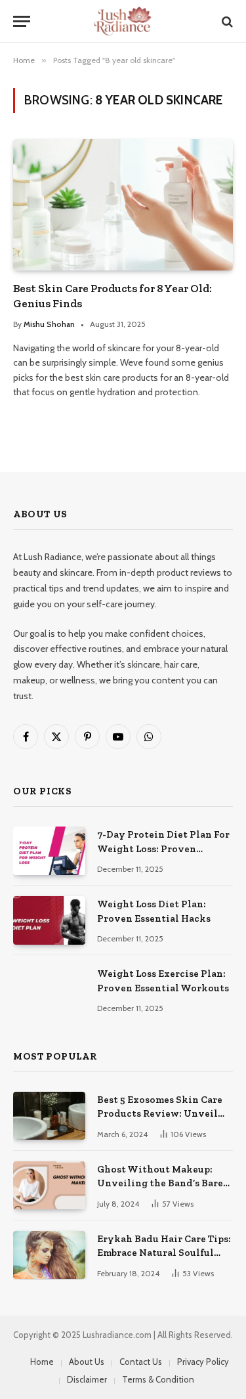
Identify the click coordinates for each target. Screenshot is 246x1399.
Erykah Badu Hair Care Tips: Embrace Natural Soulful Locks (164, 1253)
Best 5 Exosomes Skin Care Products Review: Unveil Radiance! (159, 1114)
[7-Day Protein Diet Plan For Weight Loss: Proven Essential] (49, 850)
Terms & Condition (158, 1379)
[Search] (226, 21)
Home (42, 1361)
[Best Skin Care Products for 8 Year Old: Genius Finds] (123, 204)
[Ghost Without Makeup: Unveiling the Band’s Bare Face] (49, 1185)
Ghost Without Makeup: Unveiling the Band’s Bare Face (160, 1183)
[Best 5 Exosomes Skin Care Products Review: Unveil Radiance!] (49, 1116)
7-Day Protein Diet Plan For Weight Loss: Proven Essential (163, 849)
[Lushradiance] (123, 21)
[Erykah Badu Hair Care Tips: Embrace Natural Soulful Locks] (49, 1255)
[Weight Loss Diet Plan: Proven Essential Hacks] (49, 920)
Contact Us (140, 1361)
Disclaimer (87, 1379)
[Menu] (21, 21)
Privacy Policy (203, 1361)
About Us (86, 1361)
